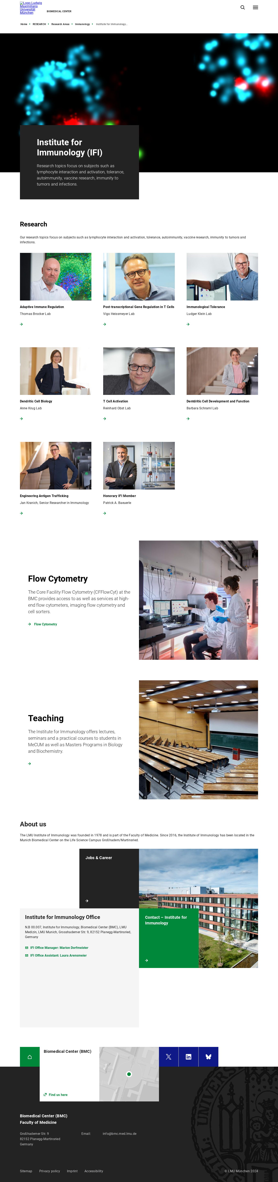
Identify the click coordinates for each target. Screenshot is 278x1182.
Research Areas (60, 24)
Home (24, 24)
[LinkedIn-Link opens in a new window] (188, 1057)
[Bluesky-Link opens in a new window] (209, 1057)
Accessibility (93, 1171)
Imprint (72, 1171)
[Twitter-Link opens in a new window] (169, 1057)
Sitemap (26, 1171)
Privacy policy (49, 1171)
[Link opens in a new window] (139, 600)
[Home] (30, 1057)
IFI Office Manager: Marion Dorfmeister (59, 948)
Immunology (82, 24)
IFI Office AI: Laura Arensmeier (58, 955)
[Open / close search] (243, 7)
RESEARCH (39, 24)
